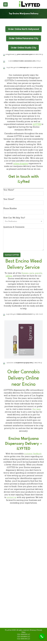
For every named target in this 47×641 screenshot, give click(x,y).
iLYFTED (37, 124)
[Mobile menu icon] (5, 4)
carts (31, 273)
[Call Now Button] (42, 636)
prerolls (38, 273)
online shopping (20, 163)
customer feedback (33, 453)
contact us (11, 497)
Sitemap (33, 630)
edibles (9, 276)
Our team (36, 409)
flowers (25, 273)
